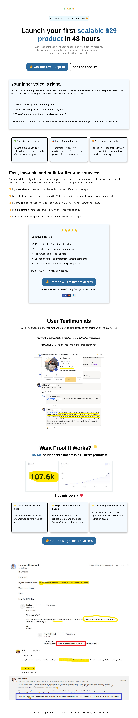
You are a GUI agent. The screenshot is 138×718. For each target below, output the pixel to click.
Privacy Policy (101, 712)
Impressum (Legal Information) (76, 712)
